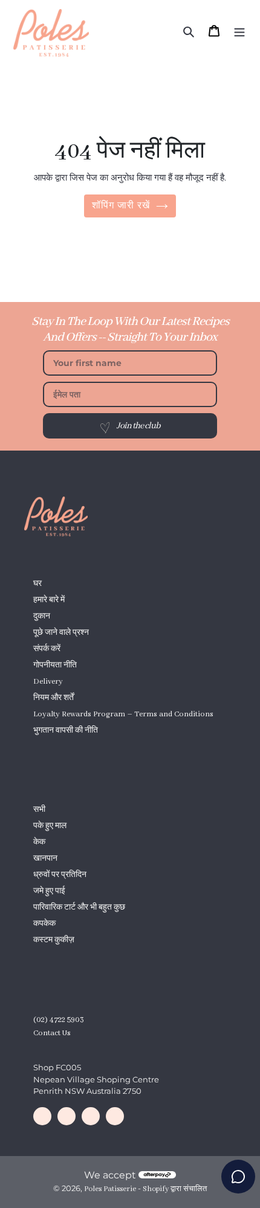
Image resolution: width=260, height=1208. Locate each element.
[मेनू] (239, 31)
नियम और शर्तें (53, 698)
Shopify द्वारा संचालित (175, 1189)
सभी (39, 810)
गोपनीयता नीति (55, 665)
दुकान (41, 616)
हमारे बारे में (49, 600)
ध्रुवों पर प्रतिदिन (59, 875)
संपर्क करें (46, 649)
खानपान (45, 858)
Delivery (48, 681)
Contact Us (52, 1033)
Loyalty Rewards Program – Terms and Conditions (123, 714)
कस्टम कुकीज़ (53, 940)
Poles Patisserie (110, 1189)
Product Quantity (63, 956)
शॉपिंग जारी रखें (121, 206)
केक (39, 842)
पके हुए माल (50, 826)
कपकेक (44, 924)
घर (37, 584)
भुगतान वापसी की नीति (65, 730)
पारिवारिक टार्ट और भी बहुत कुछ (79, 907)
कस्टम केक (50, 747)
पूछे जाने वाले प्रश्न (61, 633)
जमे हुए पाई (49, 891)
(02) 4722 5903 (58, 1020)
